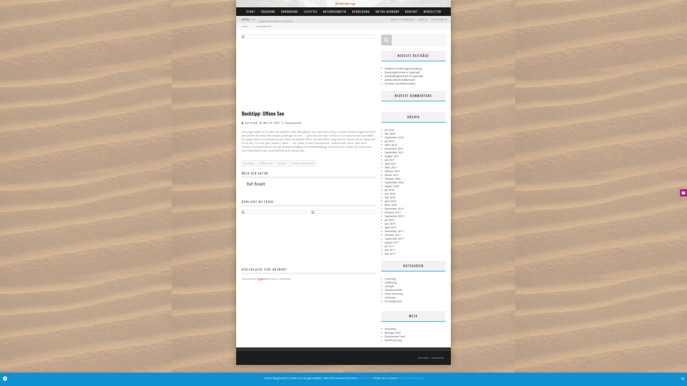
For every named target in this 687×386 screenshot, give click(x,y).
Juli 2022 (389, 141)
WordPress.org (393, 340)
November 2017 (394, 231)
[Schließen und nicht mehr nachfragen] (682, 379)
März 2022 (391, 145)
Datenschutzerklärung (410, 378)
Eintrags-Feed (393, 332)
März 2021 (391, 167)
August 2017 (392, 242)
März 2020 (391, 205)
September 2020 (394, 182)
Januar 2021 (391, 175)
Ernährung (289, 11)
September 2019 (394, 216)
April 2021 (390, 163)
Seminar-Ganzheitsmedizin (400, 83)
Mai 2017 (390, 253)
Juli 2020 (389, 190)
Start (250, 11)
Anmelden (390, 329)
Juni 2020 (390, 193)
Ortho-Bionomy (387, 11)
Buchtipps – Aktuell (273, 242)
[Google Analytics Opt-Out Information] (5, 379)
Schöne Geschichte (303, 163)
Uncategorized (293, 123)
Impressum (423, 357)
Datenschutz (438, 357)
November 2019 (394, 208)
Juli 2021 (389, 160)
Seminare (390, 297)
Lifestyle (310, 11)
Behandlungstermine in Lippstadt (276, 16)
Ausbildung (361, 11)
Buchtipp (249, 163)
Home (245, 26)
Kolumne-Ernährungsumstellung (403, 68)
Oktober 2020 (393, 178)
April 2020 (390, 201)
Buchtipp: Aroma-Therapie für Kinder (343, 242)
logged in (262, 279)
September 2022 (394, 137)
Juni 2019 (390, 223)
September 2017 (394, 238)
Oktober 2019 (393, 212)
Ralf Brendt (251, 123)
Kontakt (411, 11)
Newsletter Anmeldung (403, 19)
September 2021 (394, 152)
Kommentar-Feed (395, 336)
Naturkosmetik (334, 11)
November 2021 (394, 148)
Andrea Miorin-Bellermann (400, 79)
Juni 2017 (390, 250)
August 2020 (392, 186)
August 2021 (392, 156)
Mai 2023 (390, 133)
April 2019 (390, 227)
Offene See (266, 163)
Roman (282, 163)
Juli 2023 (389, 130)
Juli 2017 (389, 246)
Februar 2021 (392, 171)
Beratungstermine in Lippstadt (402, 72)
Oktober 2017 (393, 235)
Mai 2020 (390, 197)
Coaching (268, 11)
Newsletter (432, 11)
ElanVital (423, 19)
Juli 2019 (389, 220)
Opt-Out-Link (365, 378)
